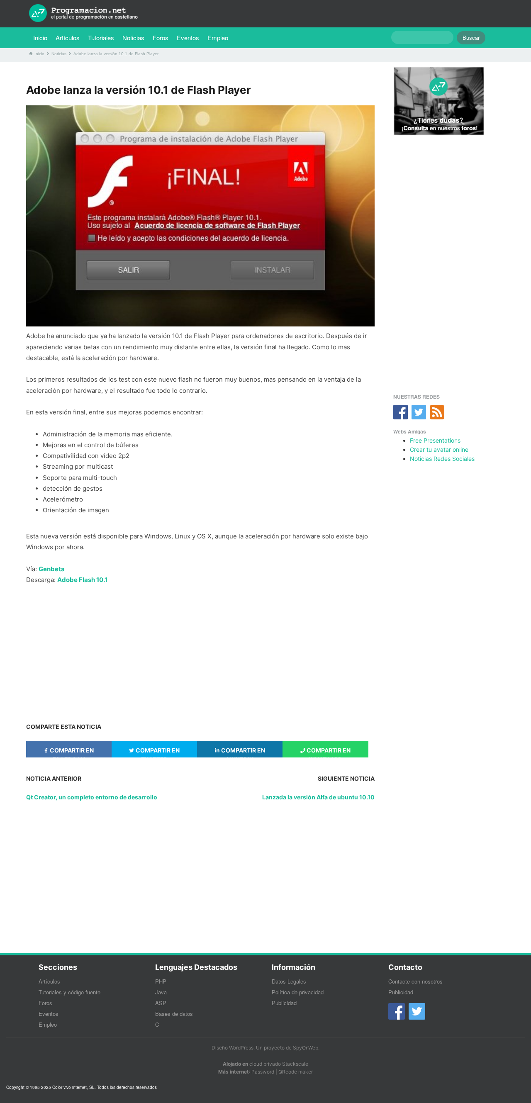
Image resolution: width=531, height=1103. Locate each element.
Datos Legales (289, 981)
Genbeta (52, 569)
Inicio (40, 37)
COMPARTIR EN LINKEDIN (242, 752)
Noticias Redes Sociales (442, 458)
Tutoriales (103, 37)
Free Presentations (435, 440)
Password (262, 1072)
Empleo (217, 37)
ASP (160, 1003)
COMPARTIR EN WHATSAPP (328, 752)
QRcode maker (295, 1072)
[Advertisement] (200, 650)
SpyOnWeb (305, 1048)
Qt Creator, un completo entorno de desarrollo (91, 797)
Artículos (68, 37)
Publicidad (284, 1003)
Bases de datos (174, 1014)
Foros (160, 37)
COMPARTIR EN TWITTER (157, 752)
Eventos (188, 37)
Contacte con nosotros (415, 981)
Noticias (133, 37)
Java (161, 992)
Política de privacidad (298, 992)
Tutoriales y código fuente (69, 992)
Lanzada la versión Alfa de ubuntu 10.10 (318, 797)
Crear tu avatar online (439, 449)
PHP (160, 981)
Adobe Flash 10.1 (82, 580)
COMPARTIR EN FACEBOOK (71, 752)
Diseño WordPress (232, 1048)
